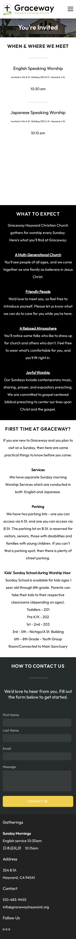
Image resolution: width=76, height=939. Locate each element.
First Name (11, 715)
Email (7, 748)
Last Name (11, 730)
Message (9, 767)
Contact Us (38, 801)
